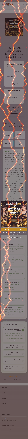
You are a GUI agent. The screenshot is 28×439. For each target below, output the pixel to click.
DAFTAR (7, 229)
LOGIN (20, 229)
